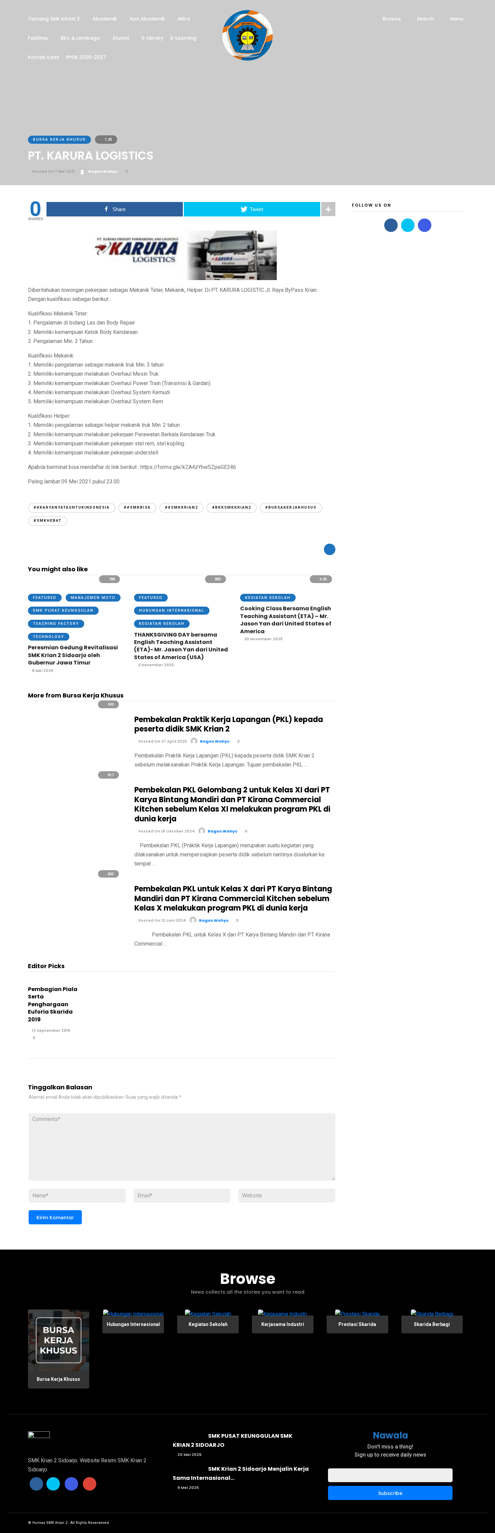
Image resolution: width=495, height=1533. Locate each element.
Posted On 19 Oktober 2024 (166, 831)
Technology (48, 637)
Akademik (105, 18)
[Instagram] (424, 225)
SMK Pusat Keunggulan (63, 610)
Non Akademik (147, 18)
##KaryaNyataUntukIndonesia (72, 507)
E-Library (152, 38)
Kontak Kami (43, 57)
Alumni (120, 38)
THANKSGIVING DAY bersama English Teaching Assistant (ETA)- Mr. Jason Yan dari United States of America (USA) (181, 646)
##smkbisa (137, 507)
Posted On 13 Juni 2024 (161, 920)
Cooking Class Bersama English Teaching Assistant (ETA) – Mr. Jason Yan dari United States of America (285, 620)
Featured (45, 597)
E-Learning (183, 38)
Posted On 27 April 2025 (162, 741)
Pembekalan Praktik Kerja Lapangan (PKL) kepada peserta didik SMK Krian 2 (228, 724)
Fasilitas (38, 38)
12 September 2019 (50, 1030)
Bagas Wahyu (103, 171)
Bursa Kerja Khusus (59, 139)
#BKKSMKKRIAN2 (231, 507)
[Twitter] (408, 225)
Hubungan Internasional (171, 610)
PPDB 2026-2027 (86, 57)
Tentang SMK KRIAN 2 (54, 18)
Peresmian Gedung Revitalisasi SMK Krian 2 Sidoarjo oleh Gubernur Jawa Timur (73, 655)
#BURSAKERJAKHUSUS (291, 507)
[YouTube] (89, 1484)
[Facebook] (391, 225)
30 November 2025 (263, 639)
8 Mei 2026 (42, 670)
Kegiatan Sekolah (162, 623)
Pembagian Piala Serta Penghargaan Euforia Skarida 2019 (52, 1004)
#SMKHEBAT (48, 520)
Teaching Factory (56, 623)
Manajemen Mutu (93, 597)
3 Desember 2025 (155, 665)
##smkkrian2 (181, 507)
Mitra (184, 18)
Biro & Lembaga (80, 38)
